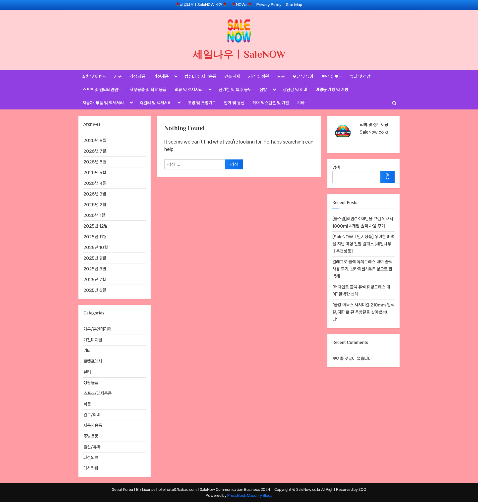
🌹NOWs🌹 (242, 5)
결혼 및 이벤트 (94, 76)
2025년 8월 (94, 268)
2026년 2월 (94, 204)
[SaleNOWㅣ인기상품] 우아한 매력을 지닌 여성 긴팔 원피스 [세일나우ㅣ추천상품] (363, 243)
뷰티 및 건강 (360, 76)
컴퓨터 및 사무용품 (200, 76)
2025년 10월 (95, 247)
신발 (263, 89)
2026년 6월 (94, 161)
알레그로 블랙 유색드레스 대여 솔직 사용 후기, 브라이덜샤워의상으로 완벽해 (362, 268)
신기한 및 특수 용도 (235, 89)
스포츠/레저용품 (97, 393)
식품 (87, 404)
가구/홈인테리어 (97, 329)
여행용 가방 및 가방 (331, 89)
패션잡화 (90, 468)
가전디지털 (92, 340)
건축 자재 (232, 76)
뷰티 (87, 372)
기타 (300, 102)
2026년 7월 (94, 151)
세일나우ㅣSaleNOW (239, 54)
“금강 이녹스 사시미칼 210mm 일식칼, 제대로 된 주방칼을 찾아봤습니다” (363, 311)
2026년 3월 (94, 194)
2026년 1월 (94, 215)
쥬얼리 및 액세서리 (156, 102)
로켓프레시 (92, 361)
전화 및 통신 (234, 102)
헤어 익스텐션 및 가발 (270, 102)
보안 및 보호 (331, 76)
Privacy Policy (269, 5)
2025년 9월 (94, 258)
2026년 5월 (94, 172)
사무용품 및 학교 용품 (148, 89)
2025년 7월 (94, 279)
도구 (281, 76)
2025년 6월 (94, 290)
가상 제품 (137, 76)
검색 (336, 167)
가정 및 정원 (258, 76)
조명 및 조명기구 (202, 102)
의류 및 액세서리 (189, 89)
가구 (117, 76)
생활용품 (90, 382)
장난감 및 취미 (295, 89)
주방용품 (90, 436)
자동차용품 (92, 425)
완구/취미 (91, 414)
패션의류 (90, 457)
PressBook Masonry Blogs (249, 495)
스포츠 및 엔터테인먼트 (102, 89)
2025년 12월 (95, 226)
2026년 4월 (94, 183)
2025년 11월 (95, 236)
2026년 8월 (94, 140)
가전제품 (161, 76)
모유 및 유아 (303, 76)
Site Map (294, 5)
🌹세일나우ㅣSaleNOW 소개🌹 (201, 5)
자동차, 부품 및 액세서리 (103, 102)
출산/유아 (91, 447)
